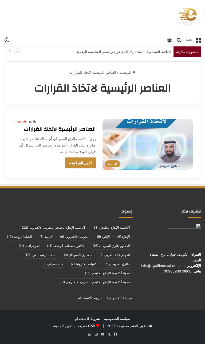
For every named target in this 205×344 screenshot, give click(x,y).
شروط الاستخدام (90, 298)
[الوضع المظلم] (6, 39)
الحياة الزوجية (19, 237)
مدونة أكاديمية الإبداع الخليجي (107, 273)
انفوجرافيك (29, 246)
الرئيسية (125, 72)
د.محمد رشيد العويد (40, 255)
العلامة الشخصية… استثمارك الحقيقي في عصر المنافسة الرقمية (123, 52)
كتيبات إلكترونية (84, 264)
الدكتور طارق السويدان (111, 246)
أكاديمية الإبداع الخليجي (111, 228)
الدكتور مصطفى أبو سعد (66, 246)
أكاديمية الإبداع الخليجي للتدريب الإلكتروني (53, 228)
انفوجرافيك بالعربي (115, 255)
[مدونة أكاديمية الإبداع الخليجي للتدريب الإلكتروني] (187, 17)
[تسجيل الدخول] (169, 40)
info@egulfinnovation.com (162, 265)
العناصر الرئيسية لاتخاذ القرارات (60, 129)
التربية (46, 237)
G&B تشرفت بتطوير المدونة (74, 326)
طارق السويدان (117, 264)
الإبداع (123, 237)
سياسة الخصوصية (120, 298)
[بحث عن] (179, 40)
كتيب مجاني (52, 264)
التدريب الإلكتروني (74, 237)
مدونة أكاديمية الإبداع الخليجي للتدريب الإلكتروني (94, 282)
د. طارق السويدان (78, 255)
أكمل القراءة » (80, 163)
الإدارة (103, 237)
